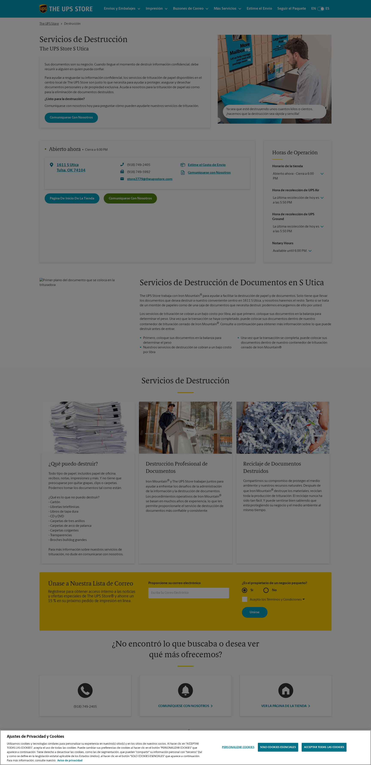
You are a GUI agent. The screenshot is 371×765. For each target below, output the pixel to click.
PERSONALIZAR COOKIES (238, 747)
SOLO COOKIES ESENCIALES (278, 747)
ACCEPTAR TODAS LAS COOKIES (324, 747)
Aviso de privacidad (69, 760)
